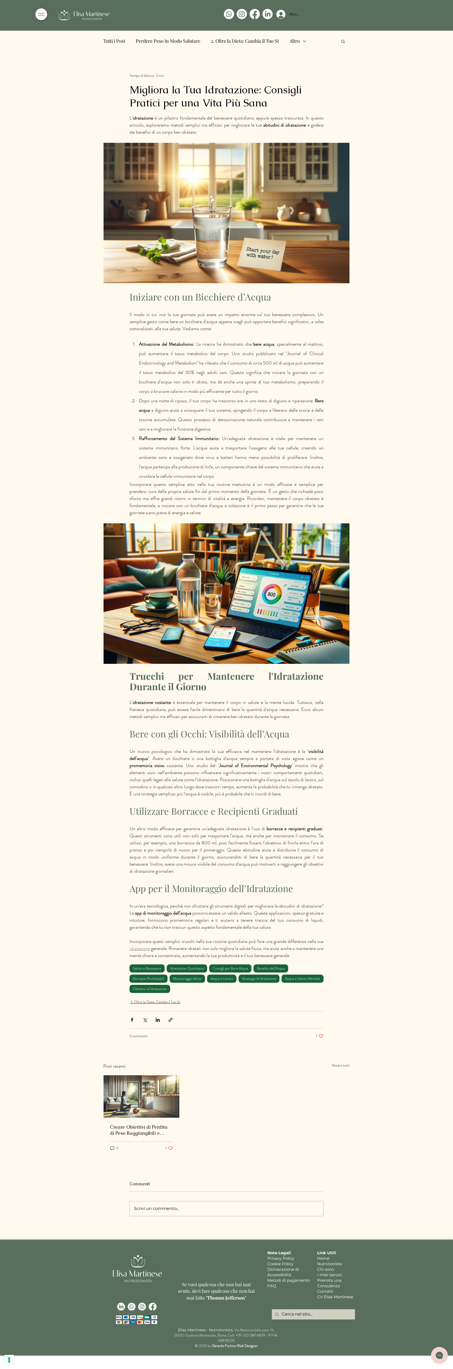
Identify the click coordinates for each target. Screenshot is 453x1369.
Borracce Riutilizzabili (148, 978)
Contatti (325, 1291)
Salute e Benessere (147, 968)
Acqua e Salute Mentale (302, 978)
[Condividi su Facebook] (132, 1019)
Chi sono (325, 1269)
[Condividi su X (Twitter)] (144, 1019)
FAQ (271, 1285)
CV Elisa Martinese (335, 1296)
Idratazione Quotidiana (187, 968)
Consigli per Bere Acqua (230, 968)
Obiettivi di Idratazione (150, 988)
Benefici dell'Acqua (271, 968)
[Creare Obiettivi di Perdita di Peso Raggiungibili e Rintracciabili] (141, 1096)
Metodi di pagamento (288, 1280)
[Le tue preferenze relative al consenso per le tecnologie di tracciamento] (9, 1360)
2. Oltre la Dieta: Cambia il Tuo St (245, 41)
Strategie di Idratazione (259, 978)
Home (323, 1258)
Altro (294, 41)
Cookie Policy (280, 1263)
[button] (41, 14)
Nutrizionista (329, 1263)
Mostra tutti (341, 1065)
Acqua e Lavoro (222, 978)
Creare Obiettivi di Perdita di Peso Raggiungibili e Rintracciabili (139, 1130)
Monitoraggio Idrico (187, 978)
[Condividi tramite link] (170, 1019)
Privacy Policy (280, 1258)
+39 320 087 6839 (250, 1335)
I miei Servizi (329, 1274)
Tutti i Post (114, 41)
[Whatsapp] (229, 14)
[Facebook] (255, 14)
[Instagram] (242, 14)
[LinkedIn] (267, 14)
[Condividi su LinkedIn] (157, 1019)
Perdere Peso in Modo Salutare (168, 41)
